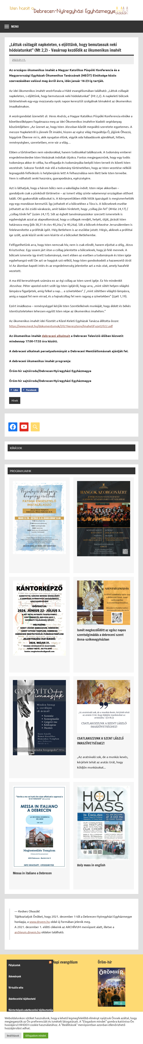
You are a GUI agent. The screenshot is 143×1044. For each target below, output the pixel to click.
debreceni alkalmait (56, 336)
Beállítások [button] (13, 1035)
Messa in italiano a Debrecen (32, 873)
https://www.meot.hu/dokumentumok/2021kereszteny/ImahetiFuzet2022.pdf (61, 326)
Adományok (15, 976)
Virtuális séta (16, 987)
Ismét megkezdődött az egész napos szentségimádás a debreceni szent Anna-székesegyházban (101, 635)
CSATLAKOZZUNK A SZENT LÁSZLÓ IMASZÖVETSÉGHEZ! (100, 740)
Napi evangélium (65, 962)
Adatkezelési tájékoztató (22, 999)
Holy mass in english (91, 865)
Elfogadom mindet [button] (36, 1035)
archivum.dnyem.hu (28, 932)
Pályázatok (14, 965)
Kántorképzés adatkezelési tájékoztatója (31, 1010)
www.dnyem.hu (39, 921)
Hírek (15, 400)
